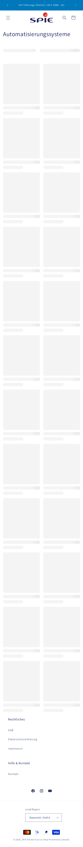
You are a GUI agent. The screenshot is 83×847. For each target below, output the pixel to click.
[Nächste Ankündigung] (75, 5)
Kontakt (13, 774)
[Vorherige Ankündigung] (7, 5)
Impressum (15, 748)
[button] (8, 17)
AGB (10, 730)
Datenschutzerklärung (22, 739)
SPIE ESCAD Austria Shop (35, 839)
